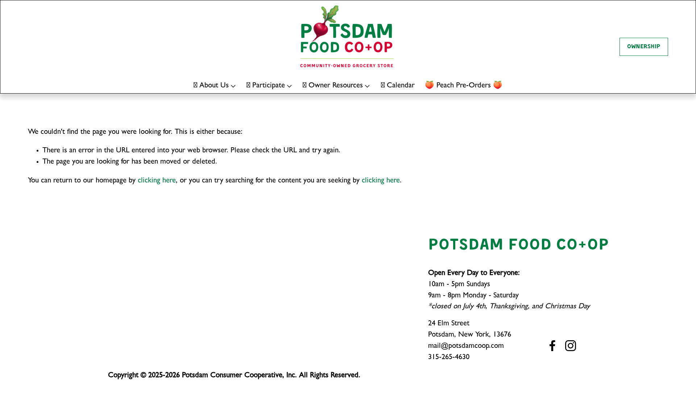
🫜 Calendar (398, 86)
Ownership (643, 47)
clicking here (157, 181)
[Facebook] (552, 345)
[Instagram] (570, 345)
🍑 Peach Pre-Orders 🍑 (463, 86)
